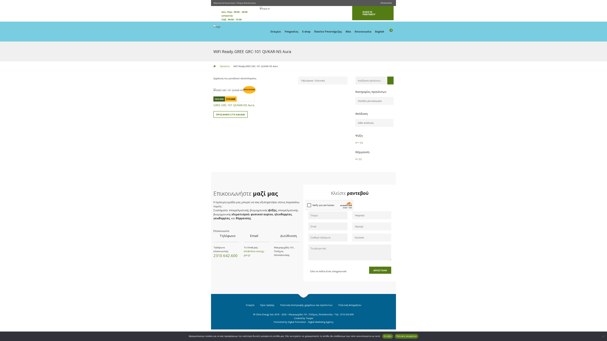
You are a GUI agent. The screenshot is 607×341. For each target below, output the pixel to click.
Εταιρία (276, 31)
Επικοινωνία (386, 3)
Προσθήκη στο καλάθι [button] (230, 114)
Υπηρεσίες (291, 31)
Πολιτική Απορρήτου (349, 305)
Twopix (309, 318)
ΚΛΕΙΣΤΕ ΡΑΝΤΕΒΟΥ (369, 13)
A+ (356, 159)
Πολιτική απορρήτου (406, 336)
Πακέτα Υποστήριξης (328, 31)
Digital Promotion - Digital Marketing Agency (310, 321)
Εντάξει (388, 336)
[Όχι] (603, 336)
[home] (214, 66)
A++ (357, 142)
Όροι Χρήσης (267, 305)
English (379, 31)
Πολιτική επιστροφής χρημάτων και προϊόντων (306, 305)
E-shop (306, 31)
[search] (390, 80)
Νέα (348, 31)
